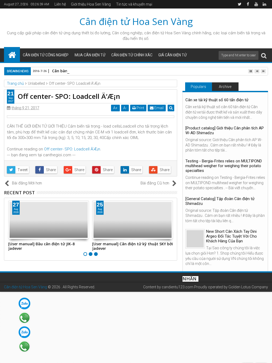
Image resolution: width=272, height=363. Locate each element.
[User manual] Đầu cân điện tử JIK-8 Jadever (41, 246)
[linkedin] (264, 4)
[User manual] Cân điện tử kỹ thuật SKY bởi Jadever (132, 246)
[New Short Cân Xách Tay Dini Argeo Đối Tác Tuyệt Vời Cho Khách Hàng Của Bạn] (195, 238)
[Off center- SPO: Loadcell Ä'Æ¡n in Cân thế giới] (90, 116)
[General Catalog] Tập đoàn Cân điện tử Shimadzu (219, 201)
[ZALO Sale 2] (24, 332)
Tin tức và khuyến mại (134, 4)
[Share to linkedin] (133, 170)
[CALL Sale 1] (24, 318)
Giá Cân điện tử (172, 55)
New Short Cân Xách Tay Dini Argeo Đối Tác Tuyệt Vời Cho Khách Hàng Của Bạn (231, 236)
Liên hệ (60, 4)
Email (159, 108)
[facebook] (248, 4)
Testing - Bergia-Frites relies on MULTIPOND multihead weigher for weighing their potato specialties (223, 166)
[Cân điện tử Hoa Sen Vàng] (12, 54)
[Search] (264, 55)
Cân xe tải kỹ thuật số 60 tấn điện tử (216, 100)
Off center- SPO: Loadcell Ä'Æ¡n (72, 149)
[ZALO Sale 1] (24, 303)
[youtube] (256, 4)
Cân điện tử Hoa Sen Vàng (136, 21)
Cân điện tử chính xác (131, 55)
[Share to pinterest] (104, 170)
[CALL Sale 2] (24, 346)
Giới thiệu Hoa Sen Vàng (91, 4)
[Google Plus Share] (76, 170)
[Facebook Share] (48, 170)
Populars (198, 87)
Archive (225, 87)
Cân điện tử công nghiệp (46, 55)
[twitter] (239, 4)
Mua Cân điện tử (90, 55)
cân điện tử (52, 33)
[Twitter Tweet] (19, 170)
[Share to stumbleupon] (161, 170)
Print (140, 108)
